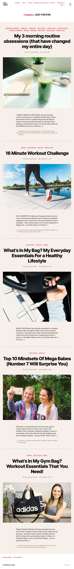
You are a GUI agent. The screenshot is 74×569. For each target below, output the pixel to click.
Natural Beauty (62, 28)
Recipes (17, 3)
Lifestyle (40, 147)
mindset (49, 440)
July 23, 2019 (46, 52)
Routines (33, 30)
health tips (47, 230)
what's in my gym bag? (24, 547)
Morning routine (36, 133)
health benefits (33, 230)
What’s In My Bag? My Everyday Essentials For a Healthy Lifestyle (37, 256)
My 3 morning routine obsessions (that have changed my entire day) (37, 41)
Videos (46, 244)
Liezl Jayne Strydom (33, 52)
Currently (24, 28)
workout (29, 231)
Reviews (26, 30)
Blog (23, 3)
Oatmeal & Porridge (15, 30)
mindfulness (43, 440)
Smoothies (41, 30)
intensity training (22, 231)
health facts (41, 230)
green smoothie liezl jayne (34, 131)
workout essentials (41, 547)
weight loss (42, 545)
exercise (20, 230)
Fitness (23, 147)
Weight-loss (60, 30)
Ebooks (52, 3)
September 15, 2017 (46, 159)
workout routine (36, 231)
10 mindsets (21, 440)
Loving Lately (51, 28)
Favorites (32, 28)
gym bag (29, 545)
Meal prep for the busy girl (41, 3)
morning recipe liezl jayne (25, 133)
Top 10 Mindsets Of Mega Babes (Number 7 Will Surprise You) (37, 361)
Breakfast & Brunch (12, 28)
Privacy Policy (7, 557)
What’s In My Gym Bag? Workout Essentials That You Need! (37, 466)
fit (23, 230)
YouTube (30, 3)
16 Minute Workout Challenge (37, 153)
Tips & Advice (50, 30)
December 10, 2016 (46, 266)
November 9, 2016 (46, 369)
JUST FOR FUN (41, 28)
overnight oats (45, 133)
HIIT (56, 230)
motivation (35, 545)
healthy (52, 230)
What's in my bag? (50, 545)
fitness (27, 230)
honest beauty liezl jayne (48, 131)
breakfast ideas (22, 131)
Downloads (60, 3)
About (62, 5)
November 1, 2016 (46, 477)
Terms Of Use (17, 557)
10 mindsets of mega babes (32, 440)
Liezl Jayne (5, 4)
